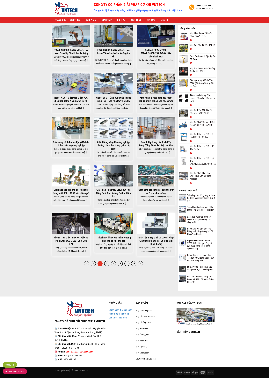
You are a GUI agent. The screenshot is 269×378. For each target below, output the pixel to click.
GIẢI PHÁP (107, 20)
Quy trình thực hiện (118, 317)
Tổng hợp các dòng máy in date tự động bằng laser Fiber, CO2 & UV (201, 198)
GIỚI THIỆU (75, 20)
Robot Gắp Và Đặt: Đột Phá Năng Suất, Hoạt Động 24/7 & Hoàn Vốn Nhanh (200, 231)
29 (134, 263)
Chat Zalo (9, 365)
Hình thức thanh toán (119, 313)
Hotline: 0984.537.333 (14, 371)
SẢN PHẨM (91, 20)
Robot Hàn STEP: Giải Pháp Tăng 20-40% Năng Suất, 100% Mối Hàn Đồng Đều (200, 258)
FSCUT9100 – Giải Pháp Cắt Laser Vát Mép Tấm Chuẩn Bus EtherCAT (200, 279)
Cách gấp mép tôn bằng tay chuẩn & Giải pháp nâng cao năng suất (199, 220)
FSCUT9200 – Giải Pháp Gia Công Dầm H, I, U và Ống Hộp (200, 268)
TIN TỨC (151, 20)
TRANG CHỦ (60, 20)
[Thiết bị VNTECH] (72, 8)
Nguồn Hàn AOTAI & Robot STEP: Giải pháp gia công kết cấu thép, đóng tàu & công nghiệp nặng (200, 244)
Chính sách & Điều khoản (120, 310)
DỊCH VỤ (121, 20)
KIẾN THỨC (136, 20)
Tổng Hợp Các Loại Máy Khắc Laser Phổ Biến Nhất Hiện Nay (200, 208)
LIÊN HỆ (164, 20)
